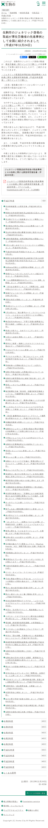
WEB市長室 (24, 13)
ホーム (4, 13)
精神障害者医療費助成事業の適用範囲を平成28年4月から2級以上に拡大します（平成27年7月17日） (24, 644)
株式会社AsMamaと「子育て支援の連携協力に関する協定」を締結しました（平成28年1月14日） (24, 324)
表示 (44, 721)
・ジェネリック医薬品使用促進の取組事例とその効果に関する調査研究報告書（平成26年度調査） (23, 77)
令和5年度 (8, 727)
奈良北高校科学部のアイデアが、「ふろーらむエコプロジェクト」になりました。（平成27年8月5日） (25, 603)
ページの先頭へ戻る (37, 793)
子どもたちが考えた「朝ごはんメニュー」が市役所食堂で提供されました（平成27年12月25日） (24, 359)
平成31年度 (9, 750)
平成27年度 (6, 16)
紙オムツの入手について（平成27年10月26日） (25, 470)
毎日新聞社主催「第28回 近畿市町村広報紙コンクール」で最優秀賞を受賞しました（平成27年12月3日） (24, 393)
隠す (44, 201)
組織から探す (33, 810)
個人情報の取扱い (10, 801)
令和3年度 (8, 738)
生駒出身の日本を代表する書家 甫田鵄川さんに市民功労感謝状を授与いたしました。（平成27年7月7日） (24, 660)
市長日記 (35, 13)
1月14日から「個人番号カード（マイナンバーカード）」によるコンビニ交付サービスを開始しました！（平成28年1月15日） (25, 315)
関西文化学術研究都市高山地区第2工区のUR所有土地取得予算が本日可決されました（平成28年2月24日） (24, 260)
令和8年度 (8, 721)
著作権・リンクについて (13, 806)
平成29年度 (9, 761)
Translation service (31, 801)
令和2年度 (8, 744)
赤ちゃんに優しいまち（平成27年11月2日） (23, 457)
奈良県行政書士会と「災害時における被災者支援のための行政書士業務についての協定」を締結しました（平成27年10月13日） (24, 496)
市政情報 (13, 13)
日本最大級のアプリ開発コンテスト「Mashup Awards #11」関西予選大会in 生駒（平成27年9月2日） (25, 546)
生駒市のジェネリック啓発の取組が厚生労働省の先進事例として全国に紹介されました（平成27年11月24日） (24, 431)
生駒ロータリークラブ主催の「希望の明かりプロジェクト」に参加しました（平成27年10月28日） (25, 463)
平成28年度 (9, 767)
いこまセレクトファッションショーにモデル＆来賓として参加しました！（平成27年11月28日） (24, 409)
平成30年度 (9, 756)
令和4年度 (8, 733)
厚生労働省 (21, 64)
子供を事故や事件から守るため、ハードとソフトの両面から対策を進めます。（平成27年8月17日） (24, 581)
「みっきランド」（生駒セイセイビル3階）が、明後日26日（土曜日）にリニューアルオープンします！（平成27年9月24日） (25, 524)
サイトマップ (8, 815)
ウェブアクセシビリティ (13, 810)
